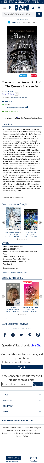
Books (5, 273)
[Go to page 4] (22, 239)
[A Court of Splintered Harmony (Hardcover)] (31, 294)
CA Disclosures (34, 433)
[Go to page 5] (24, 239)
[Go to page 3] (21, 239)
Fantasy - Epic (22, 273)
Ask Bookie (15, 22)
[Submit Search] (39, 14)
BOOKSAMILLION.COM (25, 430)
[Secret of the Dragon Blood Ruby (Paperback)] (13, 218)
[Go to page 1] (17, 239)
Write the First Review (19, 97)
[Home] (22, 8)
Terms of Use (21, 433)
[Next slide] (40, 222)
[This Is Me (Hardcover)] (13, 294)
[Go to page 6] (26, 239)
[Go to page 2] (19, 239)
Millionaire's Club (29, 22)
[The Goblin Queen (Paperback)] (31, 219)
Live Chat (37, 345)
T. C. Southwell (8, 91)
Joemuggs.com (8, 433)
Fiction (12, 273)
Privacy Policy (22, 436)
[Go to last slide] (3, 222)
